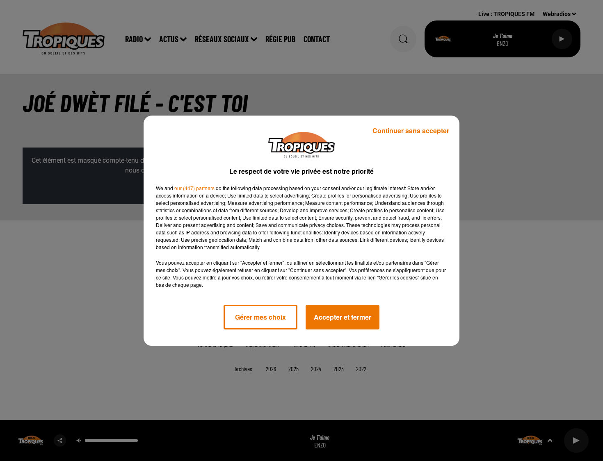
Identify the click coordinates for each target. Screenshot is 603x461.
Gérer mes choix (260, 317)
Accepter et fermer (342, 317)
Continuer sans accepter (410, 130)
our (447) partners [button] (194, 187)
